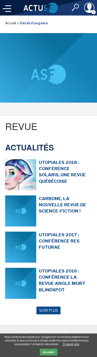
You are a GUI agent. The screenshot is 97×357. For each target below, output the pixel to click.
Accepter (48, 352)
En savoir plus (71, 344)
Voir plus (48, 310)
